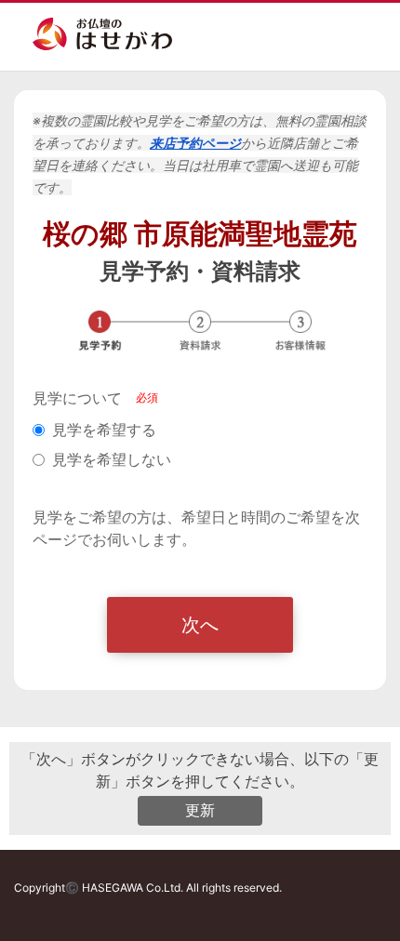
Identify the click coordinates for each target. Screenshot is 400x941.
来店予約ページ (195, 143)
